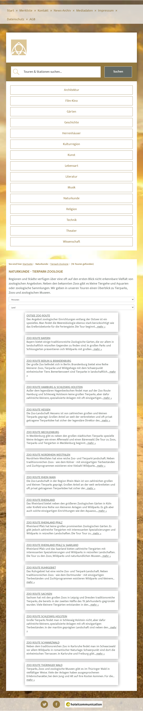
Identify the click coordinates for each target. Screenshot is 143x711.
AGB (32, 19)
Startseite (28, 264)
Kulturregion (71, 144)
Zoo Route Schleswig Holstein (47, 616)
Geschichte (71, 122)
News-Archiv (62, 10)
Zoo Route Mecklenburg (43, 432)
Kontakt (43, 10)
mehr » (101, 326)
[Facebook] (56, 704)
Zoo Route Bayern (38, 338)
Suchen (118, 71)
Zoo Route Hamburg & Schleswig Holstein (55, 387)
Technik (72, 220)
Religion (71, 209)
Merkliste (25, 10)
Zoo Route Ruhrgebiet (41, 567)
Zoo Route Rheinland (41, 500)
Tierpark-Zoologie (59, 264)
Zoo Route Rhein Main (41, 477)
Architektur (71, 90)
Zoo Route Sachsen (39, 594)
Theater (71, 231)
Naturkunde (71, 198)
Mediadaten (84, 10)
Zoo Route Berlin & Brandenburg (49, 361)
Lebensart (71, 165)
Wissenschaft (71, 241)
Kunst (71, 155)
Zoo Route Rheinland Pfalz (44, 522)
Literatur (71, 176)
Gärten (71, 111)
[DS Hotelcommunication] (84, 704)
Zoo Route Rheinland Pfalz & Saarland (52, 545)
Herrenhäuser (71, 133)
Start (10, 10)
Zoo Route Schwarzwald (43, 642)
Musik (71, 187)
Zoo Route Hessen (38, 409)
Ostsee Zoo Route (38, 315)
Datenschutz (15, 19)
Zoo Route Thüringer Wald (44, 665)
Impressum (106, 10)
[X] (44, 704)
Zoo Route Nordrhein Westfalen (48, 455)
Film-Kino (71, 100)
